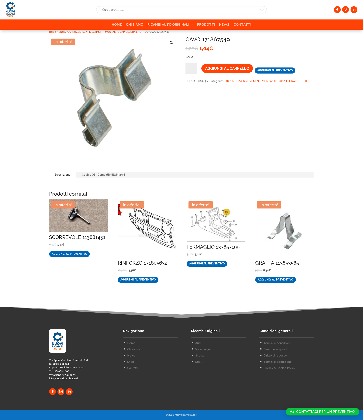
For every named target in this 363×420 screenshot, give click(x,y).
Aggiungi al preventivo (275, 70)
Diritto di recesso (275, 355)
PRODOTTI (206, 24)
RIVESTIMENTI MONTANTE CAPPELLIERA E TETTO (117, 31)
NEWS (224, 24)
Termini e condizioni (277, 343)
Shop (62, 31)
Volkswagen (203, 349)
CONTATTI (242, 24)
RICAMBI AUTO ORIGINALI (168, 24)
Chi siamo (133, 349)
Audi (198, 343)
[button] (171, 42)
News (131, 355)
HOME (117, 24)
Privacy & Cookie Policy (279, 368)
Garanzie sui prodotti (277, 349)
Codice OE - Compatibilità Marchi (103, 174)
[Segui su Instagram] (345, 9)
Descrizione (62, 174)
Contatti (132, 368)
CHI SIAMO (134, 24)
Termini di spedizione (278, 361)
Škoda (199, 355)
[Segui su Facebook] (337, 9)
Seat (198, 361)
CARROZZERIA (76, 31)
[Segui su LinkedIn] (354, 9)
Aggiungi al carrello (227, 68)
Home (52, 31)
